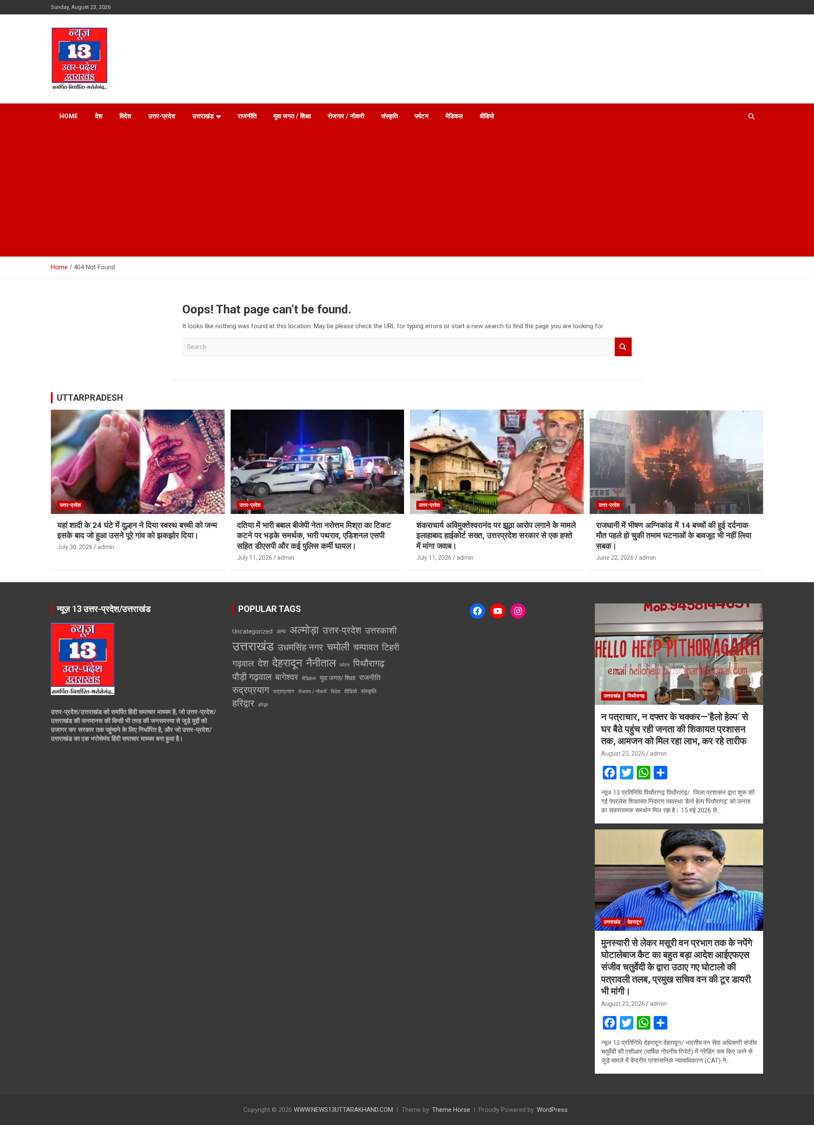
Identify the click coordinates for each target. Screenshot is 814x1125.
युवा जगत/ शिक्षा (337, 678)
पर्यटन (422, 116)
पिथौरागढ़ (369, 663)
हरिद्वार (243, 703)
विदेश (125, 116)
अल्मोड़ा (304, 630)
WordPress (552, 1110)
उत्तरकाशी (381, 630)
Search (623, 347)
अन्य (281, 631)
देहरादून (287, 662)
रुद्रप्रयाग (250, 690)
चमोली (338, 647)
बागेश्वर (286, 677)
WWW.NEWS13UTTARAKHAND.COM (343, 1110)
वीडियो (487, 116)
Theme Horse (451, 1110)
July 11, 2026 (254, 557)
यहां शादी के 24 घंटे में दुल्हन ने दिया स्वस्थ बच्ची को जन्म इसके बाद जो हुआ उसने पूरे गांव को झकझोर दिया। (137, 530)
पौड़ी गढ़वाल (251, 677)
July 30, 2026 (74, 547)
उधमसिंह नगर (300, 647)
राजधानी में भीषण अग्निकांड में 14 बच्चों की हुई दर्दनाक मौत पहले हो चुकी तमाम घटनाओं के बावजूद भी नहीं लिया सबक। (673, 535)
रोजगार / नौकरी (346, 116)
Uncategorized (252, 631)
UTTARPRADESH (90, 398)
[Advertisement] (407, 193)
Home (68, 116)
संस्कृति (389, 116)
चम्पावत (365, 647)
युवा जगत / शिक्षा (292, 116)
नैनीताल (321, 663)
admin (106, 547)
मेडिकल (454, 116)
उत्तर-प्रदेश (162, 116)
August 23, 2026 (623, 753)
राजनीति (247, 116)
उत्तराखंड (203, 116)
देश (99, 116)
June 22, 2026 (615, 557)
